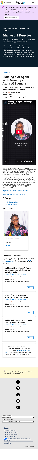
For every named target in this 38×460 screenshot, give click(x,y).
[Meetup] (18, 389)
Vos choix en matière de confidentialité (19, 439)
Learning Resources (12, 204)
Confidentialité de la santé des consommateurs (18, 441)
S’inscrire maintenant (11, 18)
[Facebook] (18, 383)
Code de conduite (9, 436)
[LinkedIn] (18, 409)
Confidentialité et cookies (11, 432)
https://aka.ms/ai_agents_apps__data (13, 194)
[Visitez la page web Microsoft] (6, 2)
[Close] (35, 7)
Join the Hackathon (12, 202)
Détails (30, 288)
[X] (18, 396)
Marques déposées (10, 430)
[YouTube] (18, 402)
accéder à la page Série (17, 351)
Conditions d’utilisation (11, 434)
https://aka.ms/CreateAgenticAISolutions (15, 191)
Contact (6, 428)
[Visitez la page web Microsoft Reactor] (20, 2)
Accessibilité (7, 443)
